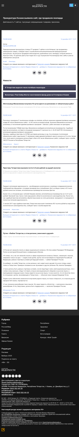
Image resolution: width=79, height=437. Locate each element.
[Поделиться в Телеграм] (45, 73)
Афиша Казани (7, 341)
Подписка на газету (9, 359)
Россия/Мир (6, 327)
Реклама (5, 352)
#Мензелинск (7, 144)
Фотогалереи (45, 334)
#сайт (5, 61)
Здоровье (44, 327)
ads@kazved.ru (7, 394)
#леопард (12, 61)
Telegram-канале (43, 64)
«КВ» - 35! (5, 362)
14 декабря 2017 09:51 (68, 245)
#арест (16, 144)
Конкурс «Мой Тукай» (48, 337)
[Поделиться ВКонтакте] (39, 73)
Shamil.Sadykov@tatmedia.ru (12, 382)
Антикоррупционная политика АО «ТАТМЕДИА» (17, 420)
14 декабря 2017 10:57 (68, 115)
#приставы (15, 209)
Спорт (42, 330)
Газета (4, 334)
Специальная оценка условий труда (13, 419)
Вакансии (5, 337)
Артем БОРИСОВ (9, 46)
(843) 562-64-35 (22, 392)
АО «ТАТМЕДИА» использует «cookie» (14, 414)
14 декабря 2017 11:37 (68, 39)
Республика (44, 323)
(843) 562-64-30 (16, 388)
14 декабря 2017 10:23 (68, 181)
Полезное (7, 39)
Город (4, 323)
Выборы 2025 (7, 356)
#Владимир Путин (9, 290)
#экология (6, 209)
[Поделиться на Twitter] (34, 73)
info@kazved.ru (7, 390)
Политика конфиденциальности (12, 417)
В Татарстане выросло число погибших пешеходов (25, 88)
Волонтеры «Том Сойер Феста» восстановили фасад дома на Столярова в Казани (37, 95)
